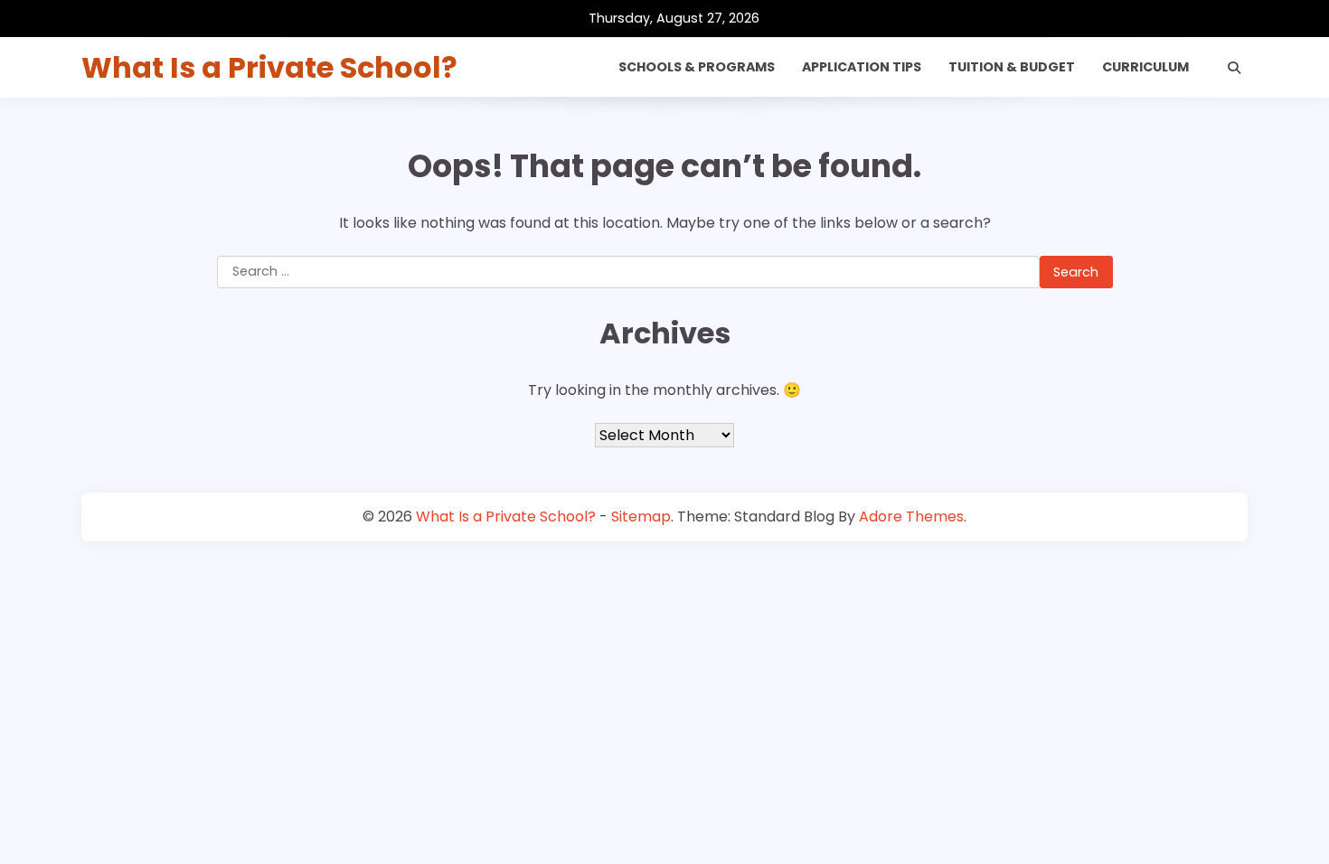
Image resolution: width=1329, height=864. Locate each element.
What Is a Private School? (269, 67)
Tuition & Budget (1011, 67)
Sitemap (641, 516)
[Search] (1234, 67)
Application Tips (861, 67)
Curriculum (1145, 67)
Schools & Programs (696, 67)
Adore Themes (911, 516)
